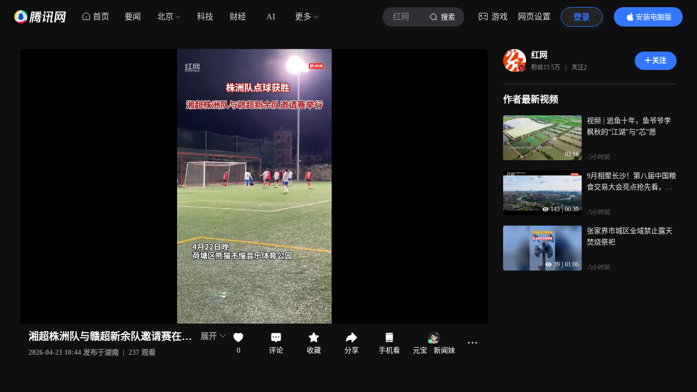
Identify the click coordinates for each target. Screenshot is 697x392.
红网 (539, 55)
